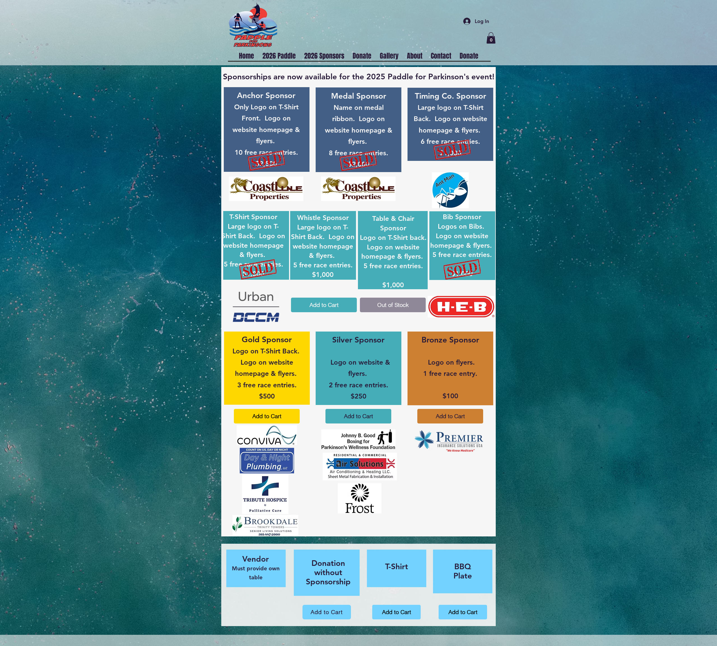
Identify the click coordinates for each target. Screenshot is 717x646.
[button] (491, 38)
